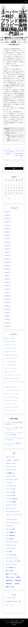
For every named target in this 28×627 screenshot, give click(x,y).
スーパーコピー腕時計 (11, 501)
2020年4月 (7, 282)
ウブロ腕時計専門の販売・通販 (13, 601)
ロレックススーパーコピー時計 (13, 561)
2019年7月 (7, 312)
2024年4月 (7, 218)
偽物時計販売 (18, 580)
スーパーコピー (9, 482)
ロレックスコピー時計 (11, 554)
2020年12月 (8, 255)
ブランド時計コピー (10, 538)
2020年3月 (7, 285)
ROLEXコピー (16, 460)
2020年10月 (8, 262)
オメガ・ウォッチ (9, 605)
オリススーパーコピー (10, 351)
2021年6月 (7, 238)
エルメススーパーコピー (11, 344)
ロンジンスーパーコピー (11, 410)
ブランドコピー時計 (10, 529)
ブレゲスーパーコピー (10, 404)
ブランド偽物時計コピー (11, 532)
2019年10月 (8, 302)
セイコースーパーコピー (11, 368)
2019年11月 (8, 299)
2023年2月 (7, 228)
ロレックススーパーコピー (11, 407)
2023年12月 (8, 222)
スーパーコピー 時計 (10, 495)
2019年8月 (7, 309)
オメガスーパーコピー (10, 348)
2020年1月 (7, 292)
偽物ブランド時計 (10, 577)
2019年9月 (7, 306)
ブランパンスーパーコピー (11, 397)
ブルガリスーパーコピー (11, 400)
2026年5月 (7, 215)
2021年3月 (7, 245)
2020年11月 (8, 259)
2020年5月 (7, 279)
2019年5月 (7, 319)
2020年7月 (7, 272)
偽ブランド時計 (9, 570)
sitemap (14, 624)
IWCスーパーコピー (10, 338)
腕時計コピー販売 (10, 586)
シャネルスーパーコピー (11, 358)
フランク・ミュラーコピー (11, 393)
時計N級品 (17, 583)
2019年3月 (7, 326)
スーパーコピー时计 (10, 489)
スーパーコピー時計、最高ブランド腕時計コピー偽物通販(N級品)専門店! (14, 22)
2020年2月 (7, 289)
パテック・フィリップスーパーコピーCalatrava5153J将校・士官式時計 (18, 153)
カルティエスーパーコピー (11, 355)
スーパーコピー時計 (10, 365)
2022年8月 (7, 232)
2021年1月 (7, 252)
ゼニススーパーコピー (10, 371)
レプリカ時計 (9, 551)
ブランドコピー (9, 525)
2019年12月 (8, 296)
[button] (25, 2)
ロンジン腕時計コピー (11, 567)
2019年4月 (7, 323)
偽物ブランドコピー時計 (11, 574)
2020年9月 (7, 265)
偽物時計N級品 (9, 580)
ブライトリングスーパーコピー (13, 390)
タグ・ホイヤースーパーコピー (13, 375)
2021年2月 (7, 248)
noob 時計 (8, 460)
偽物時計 (18, 577)
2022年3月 (7, 235)
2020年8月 (7, 269)
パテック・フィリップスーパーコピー (14, 515)
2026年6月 (7, 211)
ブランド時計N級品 (10, 535)
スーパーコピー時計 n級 (11, 498)
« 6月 (8, 198)
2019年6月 (7, 316)
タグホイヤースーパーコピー (12, 378)
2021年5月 (7, 242)
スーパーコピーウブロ (10, 361)
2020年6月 (7, 275)
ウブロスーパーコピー (10, 341)
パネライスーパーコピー (11, 387)
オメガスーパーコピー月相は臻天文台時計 (9, 151)
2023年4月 (7, 225)
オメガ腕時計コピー (10, 473)
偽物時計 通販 (9, 583)
